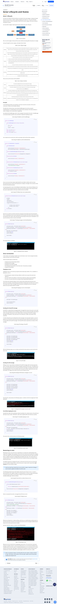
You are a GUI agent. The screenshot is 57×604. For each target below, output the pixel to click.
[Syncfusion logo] (6, 1)
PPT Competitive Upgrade (32, 585)
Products (12, 1)
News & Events (42, 574)
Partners (41, 578)
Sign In (46, 1)
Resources (22, 1)
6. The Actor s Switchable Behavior (47, 21)
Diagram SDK (6, 578)
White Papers (23, 582)
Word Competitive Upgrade (33, 582)
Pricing (27, 1)
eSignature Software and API (8, 590)
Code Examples (23, 586)
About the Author (44, 11)
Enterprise (17, 1)
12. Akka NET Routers (45, 31)
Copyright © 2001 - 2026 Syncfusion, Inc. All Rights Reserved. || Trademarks (13, 602)
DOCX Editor (16, 583)
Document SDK (6, 581)
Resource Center (23, 591)
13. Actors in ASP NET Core (46, 33)
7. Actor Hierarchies (45, 23)
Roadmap (41, 591)
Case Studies (23, 583)
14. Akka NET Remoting (45, 34)
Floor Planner (16, 582)
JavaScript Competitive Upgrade (33, 573)
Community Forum (23, 570)
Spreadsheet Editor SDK (7, 585)
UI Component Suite (7, 570)
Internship (41, 577)
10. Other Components (45, 28)
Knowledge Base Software (7, 593)
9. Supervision (44, 26)
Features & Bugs (23, 574)
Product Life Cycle (23, 577)
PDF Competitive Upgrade (32, 581)
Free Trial (15, 570)
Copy (36, 119)
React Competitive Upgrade (33, 574)
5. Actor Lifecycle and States (46, 19)
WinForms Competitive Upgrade (33, 578)
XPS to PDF (15, 579)
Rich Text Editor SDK (7, 577)
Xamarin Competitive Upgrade (33, 577)
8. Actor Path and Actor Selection (47, 24)
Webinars (22, 590)
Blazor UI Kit (30, 591)
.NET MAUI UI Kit (31, 588)
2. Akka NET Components (46, 14)
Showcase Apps (42, 588)
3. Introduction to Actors (45, 16)
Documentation (42, 583)
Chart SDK (5, 573)
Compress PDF (16, 578)
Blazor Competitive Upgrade (33, 570)
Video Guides (42, 587)
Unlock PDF (15, 575)
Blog (40, 573)
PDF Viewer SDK (6, 582)
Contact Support (23, 573)
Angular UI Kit (31, 592)
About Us (30, 1)
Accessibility (22, 587)
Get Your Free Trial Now (47, 51)
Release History (42, 592)
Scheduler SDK (6, 574)
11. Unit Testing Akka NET (46, 29)
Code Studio (5, 586)
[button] (36, 5)
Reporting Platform (6, 589)
